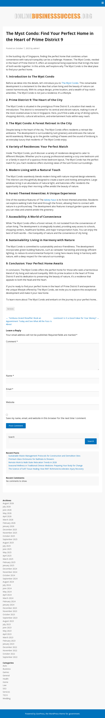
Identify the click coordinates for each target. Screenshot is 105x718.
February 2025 (9, 562)
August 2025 (8, 542)
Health (5, 678)
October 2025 (9, 536)
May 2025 (7, 552)
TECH (5, 695)
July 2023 (7, 624)
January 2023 (8, 644)
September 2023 (10, 617)
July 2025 (7, 546)
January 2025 (8, 565)
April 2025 (7, 555)
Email (9, 389)
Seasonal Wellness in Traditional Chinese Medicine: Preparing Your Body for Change (45, 465)
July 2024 (7, 585)
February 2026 (9, 523)
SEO (4, 688)
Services (10, 309)
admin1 (36, 48)
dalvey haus (50, 199)
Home (5, 682)
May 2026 (7, 513)
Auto (5, 665)
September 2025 (10, 539)
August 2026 (8, 503)
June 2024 (7, 588)
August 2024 (8, 581)
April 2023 (7, 634)
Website (10, 402)
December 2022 (10, 647)
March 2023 (8, 637)
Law (4, 685)
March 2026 (8, 519)
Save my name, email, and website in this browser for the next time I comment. (46, 418)
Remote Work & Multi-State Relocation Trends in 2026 (32, 462)
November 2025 (10, 532)
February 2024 (9, 601)
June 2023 (7, 627)
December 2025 (10, 529)
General (6, 675)
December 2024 (10, 568)
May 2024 (7, 591)
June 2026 (7, 510)
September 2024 (10, 578)
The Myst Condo (70, 83)
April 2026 (7, 516)
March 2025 (8, 559)
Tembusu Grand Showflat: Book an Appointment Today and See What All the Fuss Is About (29, 321)
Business (7, 669)
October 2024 (9, 575)
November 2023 (10, 611)
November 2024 (10, 572)
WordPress (54, 713)
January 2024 (8, 604)
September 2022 (10, 657)
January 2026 (8, 526)
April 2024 (7, 595)
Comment (12, 341)
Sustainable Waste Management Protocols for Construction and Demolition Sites (44, 455)
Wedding (6, 698)
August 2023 (8, 621)
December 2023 (10, 608)
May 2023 (7, 631)
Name (10, 375)
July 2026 (7, 506)
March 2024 (8, 598)
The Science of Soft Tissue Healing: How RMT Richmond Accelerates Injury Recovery (46, 468)
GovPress (40, 713)
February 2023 (9, 640)
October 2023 (9, 614)
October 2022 (9, 653)
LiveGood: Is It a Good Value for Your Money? (76, 318)
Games (6, 672)
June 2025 (7, 549)
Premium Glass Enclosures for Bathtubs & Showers (31, 459)
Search (11, 437)
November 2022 (10, 650)
